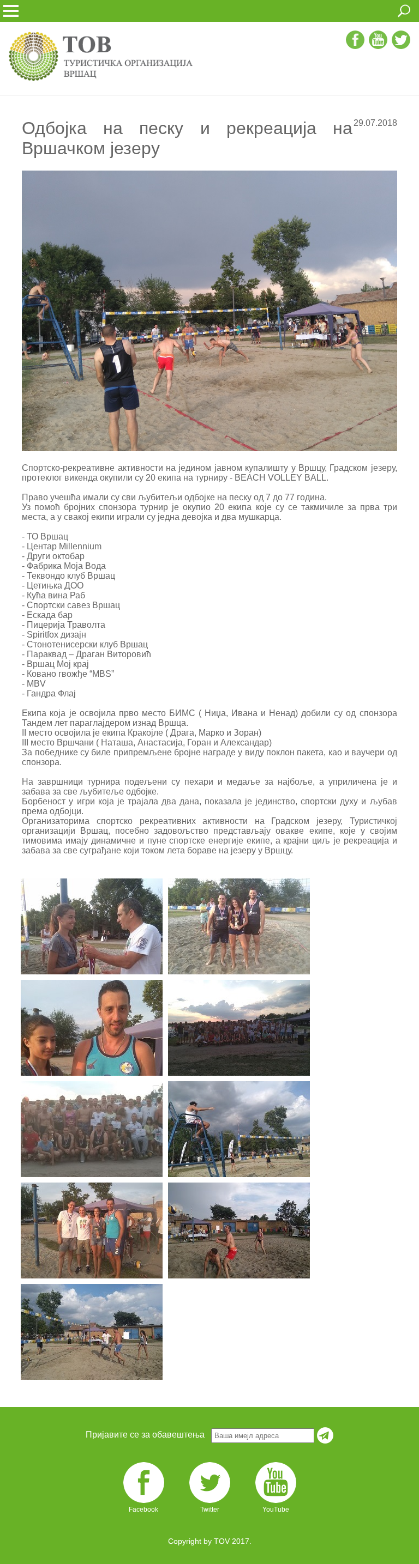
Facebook (143, 1509)
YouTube (275, 1509)
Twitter (209, 1509)
